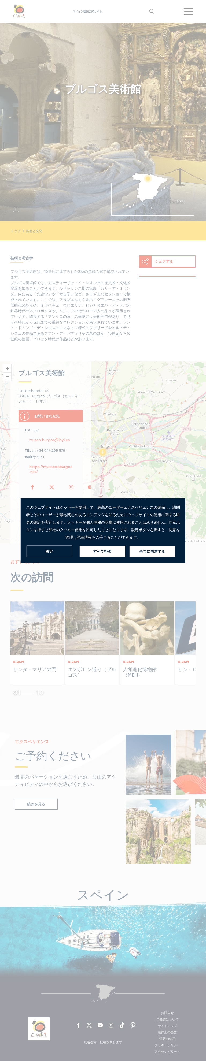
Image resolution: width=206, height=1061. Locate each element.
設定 (49, 551)
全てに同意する (152, 551)
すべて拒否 (102, 551)
